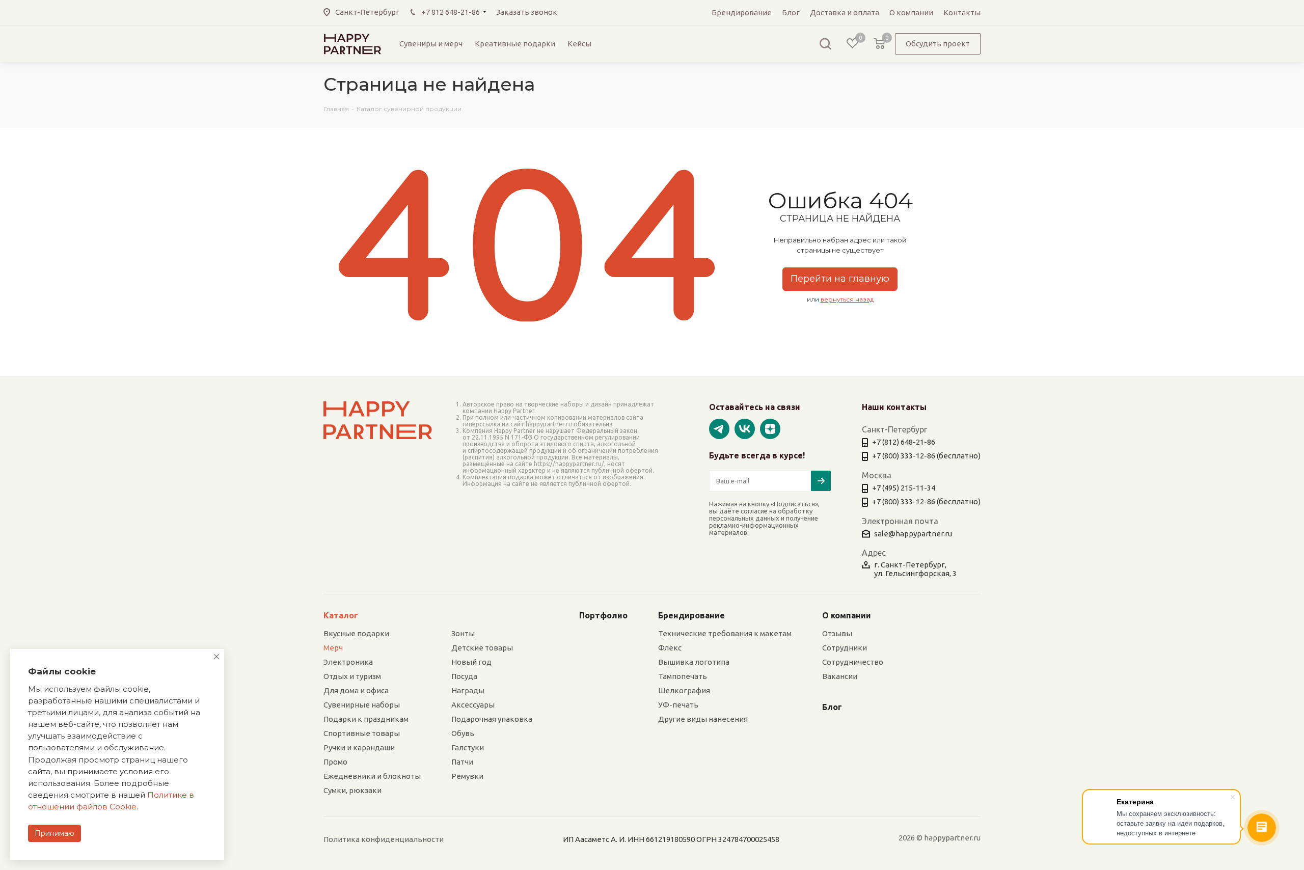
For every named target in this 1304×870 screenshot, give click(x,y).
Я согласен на (586, 484)
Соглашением (527, 522)
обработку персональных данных (612, 484)
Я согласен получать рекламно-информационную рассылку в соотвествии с (636, 516)
